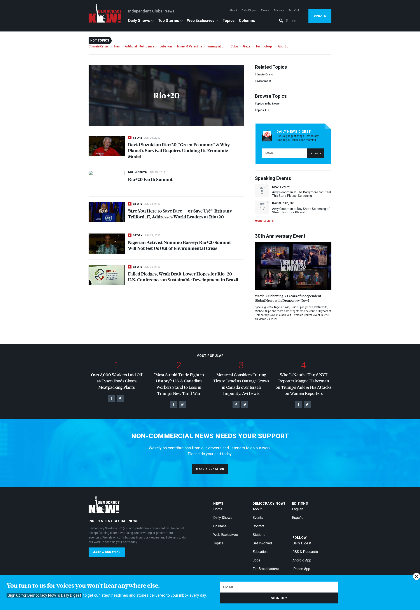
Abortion (284, 46)
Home (217, 509)
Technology (264, 46)
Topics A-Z (262, 110)
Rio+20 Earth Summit (150, 179)
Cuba (234, 46)
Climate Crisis (99, 46)
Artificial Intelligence (139, 46)
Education (260, 552)
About (233, 10)
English (297, 509)
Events (265, 10)
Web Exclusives (200, 20)
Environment (263, 81)
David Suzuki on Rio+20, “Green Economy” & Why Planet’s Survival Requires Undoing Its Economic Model (179, 150)
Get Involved (262, 543)
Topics (228, 20)
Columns (247, 20)
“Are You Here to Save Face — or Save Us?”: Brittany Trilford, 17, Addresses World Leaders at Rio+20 (180, 214)
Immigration (216, 46)
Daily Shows (139, 20)
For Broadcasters (266, 569)
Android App (301, 560)
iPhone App (301, 569)
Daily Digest (249, 10)
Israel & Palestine (189, 46)
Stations (279, 10)
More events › (265, 221)
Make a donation (210, 469)
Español (294, 10)
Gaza (246, 46)
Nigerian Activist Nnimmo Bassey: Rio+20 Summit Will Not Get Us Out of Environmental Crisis (179, 245)
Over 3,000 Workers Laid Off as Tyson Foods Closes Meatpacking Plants (116, 381)
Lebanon (166, 46)
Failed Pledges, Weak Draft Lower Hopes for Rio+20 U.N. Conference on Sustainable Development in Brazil (183, 276)
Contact (258, 526)
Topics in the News (267, 103)
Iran (117, 46)
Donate (320, 15)
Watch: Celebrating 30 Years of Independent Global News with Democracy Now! (288, 298)
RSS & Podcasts (305, 552)
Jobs (257, 560)
